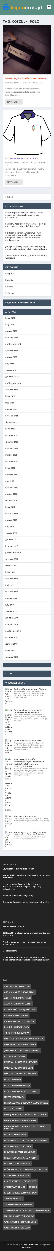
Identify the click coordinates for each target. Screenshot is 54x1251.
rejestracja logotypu (36, 1169)
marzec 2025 (11, 357)
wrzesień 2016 (11, 637)
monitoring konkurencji (17, 1085)
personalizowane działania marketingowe (26, 1103)
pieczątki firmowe (13, 1108)
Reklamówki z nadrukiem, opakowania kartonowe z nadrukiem (26, 876)
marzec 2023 (11, 409)
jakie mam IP (10, 1050)
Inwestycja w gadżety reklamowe (25, 78)
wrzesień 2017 (11, 559)
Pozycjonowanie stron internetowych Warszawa (24, 1127)
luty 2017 (9, 605)
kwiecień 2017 (11, 591)
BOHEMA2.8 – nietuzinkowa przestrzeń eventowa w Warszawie (26, 934)
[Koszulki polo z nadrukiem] (27, 132)
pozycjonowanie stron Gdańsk (20, 1120)
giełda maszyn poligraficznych (20, 1044)
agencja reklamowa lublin (17, 1003)
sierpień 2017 (11, 565)
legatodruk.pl (15, 82)
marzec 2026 (11, 331)
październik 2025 (13, 344)
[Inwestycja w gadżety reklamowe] (27, 49)
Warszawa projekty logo (17, 1227)
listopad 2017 (11, 546)
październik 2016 (13, 631)
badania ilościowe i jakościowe (20, 1009)
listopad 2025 (11, 337)
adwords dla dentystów (17, 986)
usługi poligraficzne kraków (19, 1216)
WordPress (27, 1247)
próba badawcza (12, 1169)
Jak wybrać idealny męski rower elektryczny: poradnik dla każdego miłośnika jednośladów (26, 247)
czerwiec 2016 (11, 657)
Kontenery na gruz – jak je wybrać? (30, 832)
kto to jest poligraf (14, 1056)
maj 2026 (9, 324)
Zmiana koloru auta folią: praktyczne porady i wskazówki (26, 256)
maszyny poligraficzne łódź (18, 1068)
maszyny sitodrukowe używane (20, 1073)
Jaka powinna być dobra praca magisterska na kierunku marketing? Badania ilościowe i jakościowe (26, 958)
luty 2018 (9, 526)
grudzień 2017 (11, 539)
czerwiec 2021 (11, 442)
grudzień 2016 (11, 617)
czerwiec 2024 (11, 389)
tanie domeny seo (13, 1198)
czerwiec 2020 (11, 474)
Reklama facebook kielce (16, 1175)
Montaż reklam (10, 951)
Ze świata (9, 293)
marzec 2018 (11, 520)
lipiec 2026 (10, 318)
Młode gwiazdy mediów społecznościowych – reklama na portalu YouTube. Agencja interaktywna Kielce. (29, 763)
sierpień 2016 (11, 644)
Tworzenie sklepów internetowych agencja (26, 1210)
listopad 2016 (11, 624)
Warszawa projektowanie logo (20, 1222)
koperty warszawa (29, 1050)
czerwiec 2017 (11, 578)
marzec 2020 (11, 494)
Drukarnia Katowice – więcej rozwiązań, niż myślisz (26, 902)
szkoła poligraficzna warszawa (20, 1193)
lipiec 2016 (10, 650)
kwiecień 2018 (11, 513)
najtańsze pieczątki (14, 1097)
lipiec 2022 (10, 428)
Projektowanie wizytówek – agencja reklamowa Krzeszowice (24, 943)
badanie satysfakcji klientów (19, 1021)
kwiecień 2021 (11, 448)
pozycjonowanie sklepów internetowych (25, 1114)
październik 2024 (13, 383)
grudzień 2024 (11, 376)
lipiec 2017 (10, 572)
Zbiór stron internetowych (26, 816)
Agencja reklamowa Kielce (17, 998)
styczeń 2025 (11, 370)
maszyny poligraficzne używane (20, 1062)
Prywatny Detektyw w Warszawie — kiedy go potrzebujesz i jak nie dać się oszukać (25, 225)
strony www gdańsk (14, 1187)
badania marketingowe (16, 1015)
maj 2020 (9, 481)
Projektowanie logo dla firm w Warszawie (25, 1140)
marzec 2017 (11, 598)
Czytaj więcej (13, 102)
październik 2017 (13, 552)
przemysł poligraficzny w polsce (20, 1158)
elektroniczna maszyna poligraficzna (23, 1038)
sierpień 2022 (11, 422)
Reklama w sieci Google (13, 926)
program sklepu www (15, 1134)
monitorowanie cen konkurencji (21, 1091)
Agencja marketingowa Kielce (19, 992)
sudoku (33, 1187)
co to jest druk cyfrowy (16, 1033)
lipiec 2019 (10, 507)
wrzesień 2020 (11, 461)
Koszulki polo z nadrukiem (22, 158)
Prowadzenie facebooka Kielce (19, 1152)
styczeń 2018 (11, 533)
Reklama (36, 82)
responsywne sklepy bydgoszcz (20, 1181)
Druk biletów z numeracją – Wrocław (30, 689)
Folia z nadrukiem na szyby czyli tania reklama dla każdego (29, 711)
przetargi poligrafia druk (17, 1163)
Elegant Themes (31, 1244)
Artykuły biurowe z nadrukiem (28, 740)
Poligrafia (34, 162)
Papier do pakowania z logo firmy (18, 895)
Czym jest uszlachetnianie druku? (18, 869)
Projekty (42, 162)
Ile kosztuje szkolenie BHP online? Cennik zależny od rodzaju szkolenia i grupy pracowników (24, 215)
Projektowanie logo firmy (17, 1146)
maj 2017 (9, 585)
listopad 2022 (11, 415)
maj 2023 (9, 403)
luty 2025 (9, 363)
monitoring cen (12, 1079)
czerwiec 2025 (11, 350)
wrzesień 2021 (11, 435)
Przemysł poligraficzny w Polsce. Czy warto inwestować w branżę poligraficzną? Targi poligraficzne (22, 886)
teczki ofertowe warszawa (18, 1204)
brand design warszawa (16, 1027)
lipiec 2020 (10, 468)
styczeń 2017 (11, 611)
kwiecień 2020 (11, 487)
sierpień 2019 (11, 500)
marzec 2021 (11, 455)
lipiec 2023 (10, 396)
